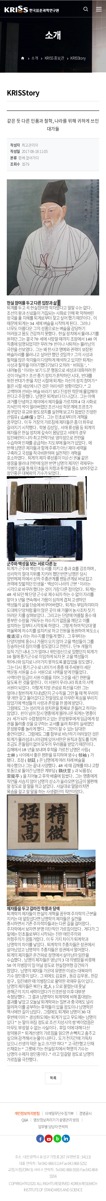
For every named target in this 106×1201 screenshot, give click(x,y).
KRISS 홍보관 (54, 57)
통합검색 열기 (85, 8)
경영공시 (85, 1113)
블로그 (57, 1139)
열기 (99, 9)
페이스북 (40, 1139)
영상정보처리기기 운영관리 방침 (56, 1119)
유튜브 (49, 1139)
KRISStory (77, 57)
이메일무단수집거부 (59, 1113)
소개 (34, 57)
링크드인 (66, 1139)
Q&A (24, 1119)
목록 (53, 1078)
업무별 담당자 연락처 (53, 1126)
